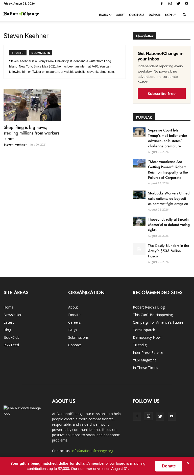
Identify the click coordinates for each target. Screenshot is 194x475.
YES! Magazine (145, 360)
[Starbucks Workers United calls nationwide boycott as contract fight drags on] (139, 194)
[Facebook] (161, 3)
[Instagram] (170, 3)
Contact (74, 345)
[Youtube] (186, 3)
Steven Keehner (15, 144)
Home (9, 307)
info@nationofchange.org (92, 450)
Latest (120, 15)
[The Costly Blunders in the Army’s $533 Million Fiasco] (139, 249)
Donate (154, 15)
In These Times (145, 367)
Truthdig (140, 345)
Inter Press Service (148, 352)
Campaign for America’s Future (158, 322)
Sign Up (170, 15)
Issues (103, 15)
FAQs (72, 329)
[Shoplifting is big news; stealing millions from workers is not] (32, 105)
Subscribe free (162, 93)
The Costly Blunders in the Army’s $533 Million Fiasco (168, 250)
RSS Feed (11, 345)
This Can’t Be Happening (153, 314)
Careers (74, 322)
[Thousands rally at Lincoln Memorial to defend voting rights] (139, 221)
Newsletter (12, 314)
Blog (7, 329)
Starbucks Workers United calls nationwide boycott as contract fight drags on (168, 198)
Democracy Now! (147, 337)
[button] (184, 15)
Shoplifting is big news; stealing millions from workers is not (31, 132)
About (73, 307)
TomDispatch (144, 329)
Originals (136, 15)
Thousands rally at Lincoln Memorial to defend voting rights (169, 224)
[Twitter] (178, 3)
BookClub (11, 337)
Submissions (78, 337)
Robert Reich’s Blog (149, 307)
